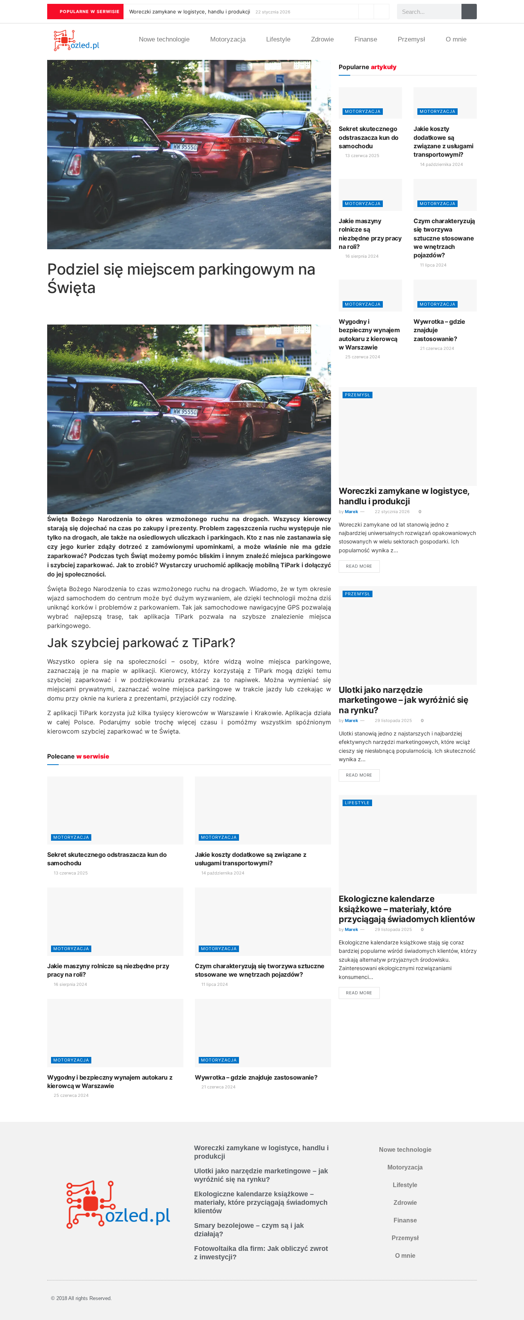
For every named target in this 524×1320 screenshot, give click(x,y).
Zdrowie (322, 39)
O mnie (456, 39)
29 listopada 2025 (393, 720)
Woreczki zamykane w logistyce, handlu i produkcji (189, 11)
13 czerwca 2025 (70, 873)
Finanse (365, 39)
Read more (359, 566)
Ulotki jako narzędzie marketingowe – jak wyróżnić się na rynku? (403, 700)
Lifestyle (278, 39)
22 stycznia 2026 (392, 511)
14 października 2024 (222, 873)
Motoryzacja (228, 39)
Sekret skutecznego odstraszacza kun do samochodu (369, 137)
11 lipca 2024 (214, 984)
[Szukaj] (469, 11)
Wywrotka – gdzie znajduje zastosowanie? (256, 1077)
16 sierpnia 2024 (70, 984)
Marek (351, 511)
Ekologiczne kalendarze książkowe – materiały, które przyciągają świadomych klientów (407, 909)
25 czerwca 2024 (71, 1095)
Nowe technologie (164, 39)
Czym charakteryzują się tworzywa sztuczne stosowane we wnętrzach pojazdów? (444, 238)
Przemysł (411, 39)
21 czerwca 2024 (218, 1087)
